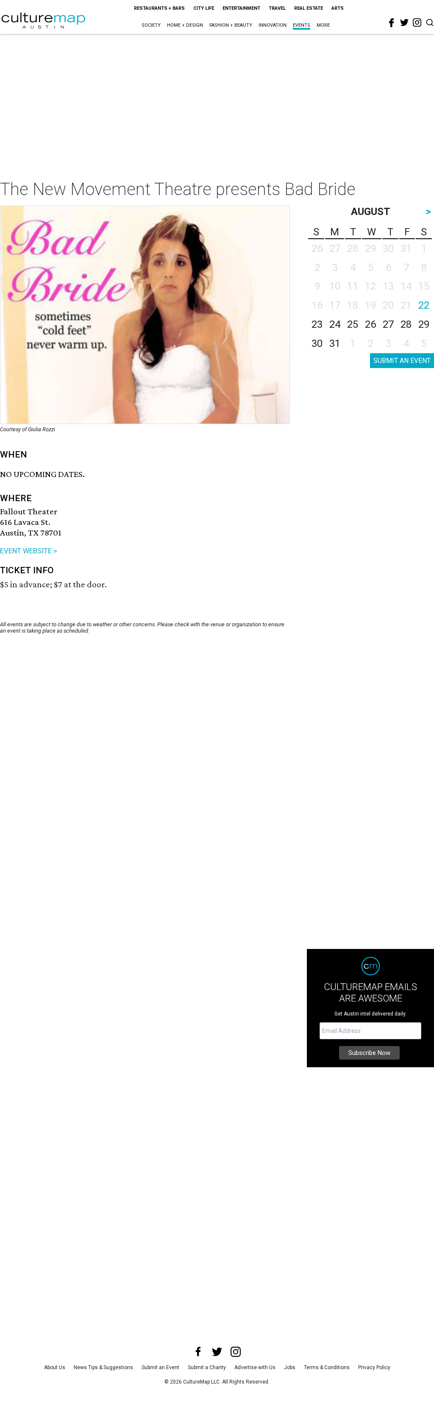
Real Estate (308, 8)
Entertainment (241, 8)
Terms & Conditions (327, 1367)
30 (317, 343)
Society (151, 25)
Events (301, 25)
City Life (203, 8)
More (323, 25)
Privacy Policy (374, 1367)
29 (423, 324)
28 (406, 324)
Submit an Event (160, 1367)
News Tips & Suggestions (103, 1367)
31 (334, 343)
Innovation (273, 25)
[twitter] (404, 22)
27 (388, 324)
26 (370, 324)
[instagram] (417, 22)
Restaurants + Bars (159, 8)
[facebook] (391, 23)
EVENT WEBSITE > (28, 551)
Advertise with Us (254, 1367)
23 (317, 324)
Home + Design (185, 25)
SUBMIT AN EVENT (402, 361)
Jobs (289, 1367)
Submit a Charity (207, 1367)
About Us (54, 1367)
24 (334, 324)
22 (423, 305)
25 (352, 324)
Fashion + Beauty (230, 25)
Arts (337, 8)
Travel (277, 8)
